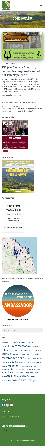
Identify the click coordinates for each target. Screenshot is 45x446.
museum (26, 362)
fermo (16, 350)
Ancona (18, 341)
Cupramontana (34, 346)
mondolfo (4, 362)
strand (26, 372)
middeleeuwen (38, 358)
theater (31, 372)
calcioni (33, 342)
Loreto (28, 354)
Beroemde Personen (8, 64)
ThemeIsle (31, 441)
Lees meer (25, 92)
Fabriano (6, 350)
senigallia (6, 372)
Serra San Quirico (17, 372)
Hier (3, 106)
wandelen (7, 380)
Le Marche (23, 354)
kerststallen (15, 354)
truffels (19, 376)
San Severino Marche (24, 369)
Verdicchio (31, 376)
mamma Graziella (13, 358)
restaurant (22, 366)
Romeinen (29, 366)
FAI (13, 350)
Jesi (40, 350)
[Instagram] (7, 405)
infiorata (34, 350)
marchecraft (28, 358)
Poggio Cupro (38, 362)
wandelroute (22, 380)
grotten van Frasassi (24, 350)
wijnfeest (34, 381)
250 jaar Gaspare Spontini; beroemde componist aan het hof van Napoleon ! (21, 71)
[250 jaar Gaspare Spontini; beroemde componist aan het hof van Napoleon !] (22, 46)
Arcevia (27, 342)
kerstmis (6, 353)
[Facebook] (3, 405)
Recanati (4, 366)
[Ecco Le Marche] (7, 5)
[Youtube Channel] (11, 405)
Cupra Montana (19, 346)
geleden (17, 95)
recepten (13, 365)
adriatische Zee (8, 342)
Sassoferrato (36, 369)
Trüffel (23, 376)
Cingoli (5, 346)
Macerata (35, 354)
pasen (32, 362)
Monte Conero (15, 361)
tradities (11, 375)
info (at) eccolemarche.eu (11, 416)
